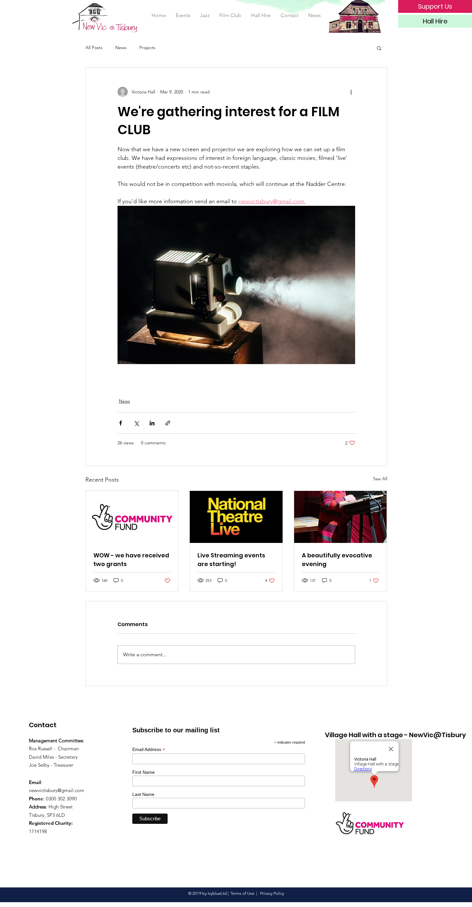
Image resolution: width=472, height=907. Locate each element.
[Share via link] (168, 423)
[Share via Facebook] (121, 423)
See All (380, 479)
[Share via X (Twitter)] (136, 423)
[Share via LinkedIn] (152, 423)
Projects (147, 47)
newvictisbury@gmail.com (56, 790)
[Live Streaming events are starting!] (236, 517)
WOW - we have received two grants (131, 559)
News (121, 47)
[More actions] (351, 92)
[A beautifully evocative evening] (340, 517)
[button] (379, 47)
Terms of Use (242, 893)
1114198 (38, 831)
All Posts (93, 47)
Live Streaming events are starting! (231, 559)
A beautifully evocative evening (337, 559)
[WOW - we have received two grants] (132, 517)
